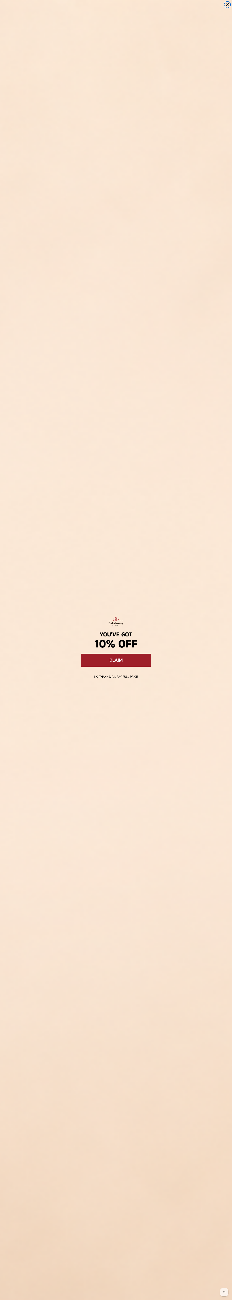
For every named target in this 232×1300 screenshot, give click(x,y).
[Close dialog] (227, 4)
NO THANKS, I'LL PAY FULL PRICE (116, 676)
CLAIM (116, 660)
